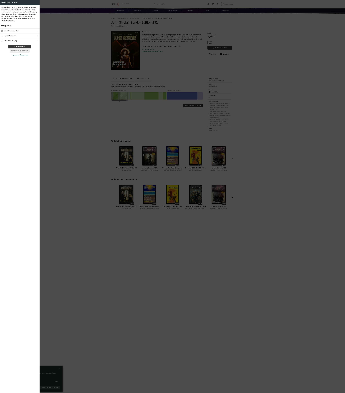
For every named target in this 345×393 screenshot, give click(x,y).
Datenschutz (24, 55)
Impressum (15, 55)
